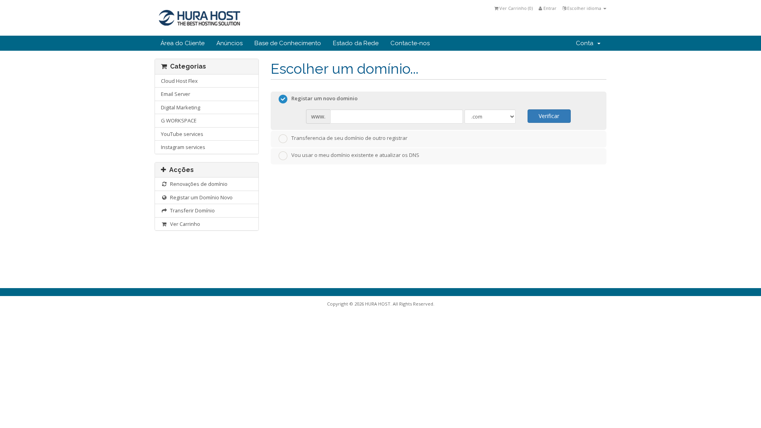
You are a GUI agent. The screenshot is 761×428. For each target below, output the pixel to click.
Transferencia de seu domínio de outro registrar (349, 137)
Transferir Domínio (191, 210)
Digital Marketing (180, 107)
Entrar (549, 8)
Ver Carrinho (184, 223)
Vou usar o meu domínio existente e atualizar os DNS (355, 155)
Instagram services (183, 147)
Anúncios (229, 43)
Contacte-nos (410, 43)
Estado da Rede (356, 43)
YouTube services (182, 134)
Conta (586, 43)
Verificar (549, 116)
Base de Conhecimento (287, 43)
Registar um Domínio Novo (200, 197)
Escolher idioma (584, 8)
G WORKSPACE (179, 120)
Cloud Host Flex (179, 80)
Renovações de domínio (198, 183)
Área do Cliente (183, 43)
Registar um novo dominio (324, 98)
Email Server (175, 93)
